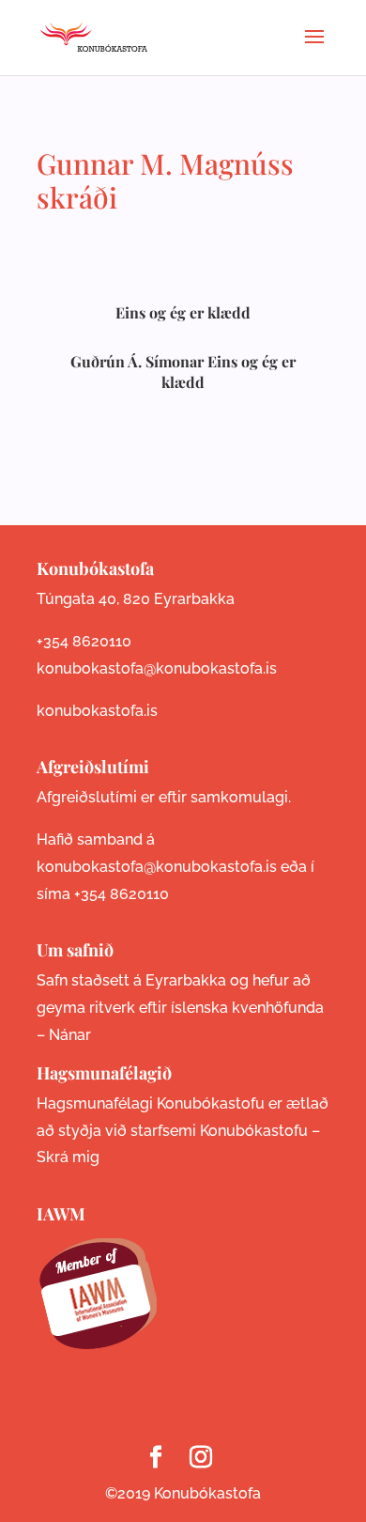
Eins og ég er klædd (183, 312)
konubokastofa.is (97, 711)
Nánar (70, 1035)
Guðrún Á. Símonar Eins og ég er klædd (183, 371)
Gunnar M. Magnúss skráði (165, 180)
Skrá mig (68, 1157)
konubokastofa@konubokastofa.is (157, 668)
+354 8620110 (84, 641)
